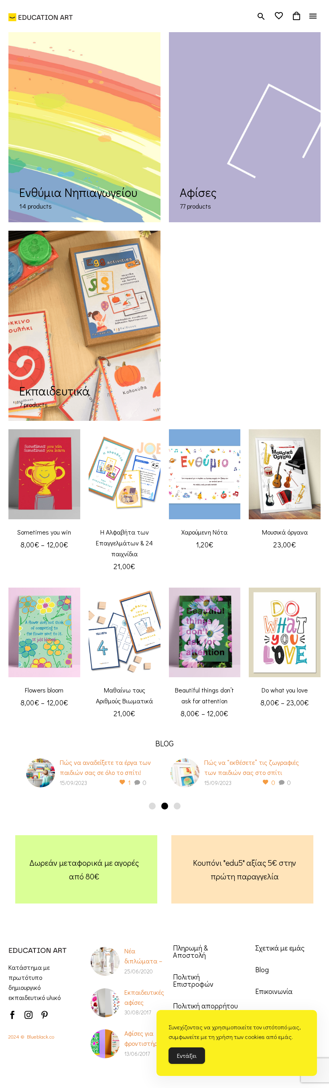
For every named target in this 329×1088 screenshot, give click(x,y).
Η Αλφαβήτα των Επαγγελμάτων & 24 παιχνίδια (124, 543)
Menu (313, 16)
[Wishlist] (279, 16)
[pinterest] (45, 1015)
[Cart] (296, 16)
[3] (177, 806)
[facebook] (12, 1015)
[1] (152, 806)
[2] (164, 806)
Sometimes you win (44, 532)
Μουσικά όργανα (285, 532)
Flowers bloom (44, 690)
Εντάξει (187, 1055)
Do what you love (285, 690)
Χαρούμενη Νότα (204, 532)
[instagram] (28, 1015)
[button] (261, 16)
